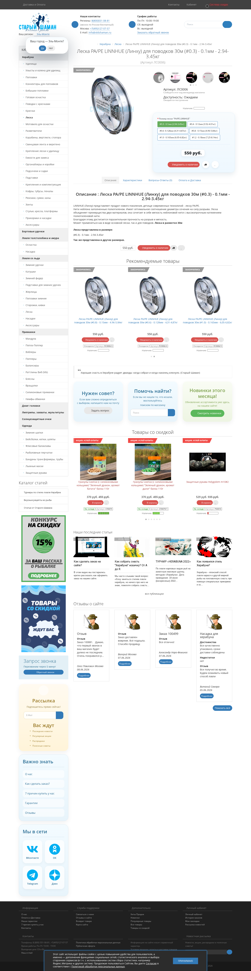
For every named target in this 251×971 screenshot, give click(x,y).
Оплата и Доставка (190, 180)
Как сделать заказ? (37, 784)
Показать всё (222, 708)
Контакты (26, 928)
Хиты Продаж (137, 914)
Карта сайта (82, 924)
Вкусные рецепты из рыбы (37, 500)
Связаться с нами (85, 914)
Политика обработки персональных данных (98, 942)
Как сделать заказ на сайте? (87, 563)
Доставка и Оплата (34, 4)
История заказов (193, 917)
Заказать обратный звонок (153, 32)
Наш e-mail (26, 952)
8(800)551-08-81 (101, 20)
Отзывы (30, 813)
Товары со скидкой (140, 928)
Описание (110, 180)
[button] (216, 4)
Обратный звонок (45, 672)
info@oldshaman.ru (100, 32)
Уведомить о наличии (184, 164)
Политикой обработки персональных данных (98, 966)
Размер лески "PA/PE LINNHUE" (174, 118)
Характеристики (132, 180)
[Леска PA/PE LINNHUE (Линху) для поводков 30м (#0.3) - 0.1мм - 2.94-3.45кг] (112, 104)
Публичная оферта (85, 945)
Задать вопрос (99, 410)
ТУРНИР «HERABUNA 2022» (173, 561)
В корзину (97, 502)
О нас (28, 774)
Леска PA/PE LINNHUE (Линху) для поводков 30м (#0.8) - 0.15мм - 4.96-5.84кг (201, 320)
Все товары (136, 924)
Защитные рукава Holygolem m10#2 (153, 481)
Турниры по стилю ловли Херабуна (42, 492)
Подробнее (83, 675)
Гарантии (31, 803)
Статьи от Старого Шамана (37, 508)
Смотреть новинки (209, 413)
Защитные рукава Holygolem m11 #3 (207, 481)
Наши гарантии (29, 921)
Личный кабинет (193, 914)
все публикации (154, 593)
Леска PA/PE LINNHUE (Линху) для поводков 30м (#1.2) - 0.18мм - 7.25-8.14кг (146, 320)
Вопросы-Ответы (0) (160, 180)
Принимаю (185, 960)
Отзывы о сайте (84, 917)
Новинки (135, 917)
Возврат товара (84, 921)
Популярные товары (141, 921)
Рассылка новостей (195, 924)
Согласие (151, 963)
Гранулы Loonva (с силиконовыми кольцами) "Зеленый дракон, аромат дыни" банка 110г (98, 485)
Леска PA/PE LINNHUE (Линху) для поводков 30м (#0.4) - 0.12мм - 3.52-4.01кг (92, 320)
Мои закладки (192, 921)
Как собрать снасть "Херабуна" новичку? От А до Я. (131, 565)
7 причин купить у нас (39, 793)
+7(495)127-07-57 (100, 28)
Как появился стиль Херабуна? (209, 563)
